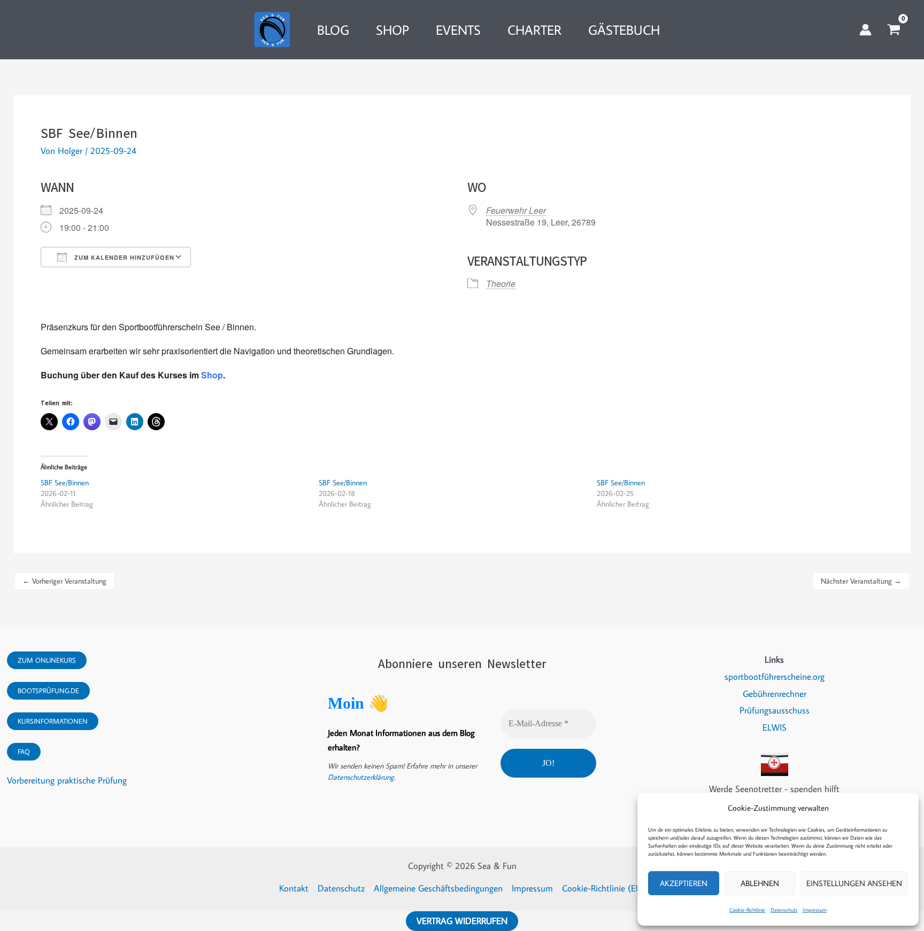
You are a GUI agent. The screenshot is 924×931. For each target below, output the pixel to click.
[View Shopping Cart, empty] (893, 30)
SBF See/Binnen (65, 482)
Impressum (815, 909)
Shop (212, 375)
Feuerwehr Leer (516, 210)
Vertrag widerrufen (462, 921)
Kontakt (294, 888)
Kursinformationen (53, 721)
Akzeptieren (683, 883)
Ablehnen (760, 883)
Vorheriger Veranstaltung (64, 581)
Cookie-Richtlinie (747, 909)
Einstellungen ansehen (854, 883)
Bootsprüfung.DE (48, 690)
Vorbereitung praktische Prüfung (67, 780)
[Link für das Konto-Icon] (865, 30)
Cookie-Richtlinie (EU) (603, 888)
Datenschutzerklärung (361, 777)
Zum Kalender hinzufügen (123, 257)
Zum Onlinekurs (47, 660)
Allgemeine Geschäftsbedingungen (438, 888)
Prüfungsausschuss (775, 710)
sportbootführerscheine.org (775, 676)
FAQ (24, 751)
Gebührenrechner (774, 694)
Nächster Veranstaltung (861, 581)
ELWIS (775, 727)
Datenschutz (784, 909)
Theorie (500, 283)
